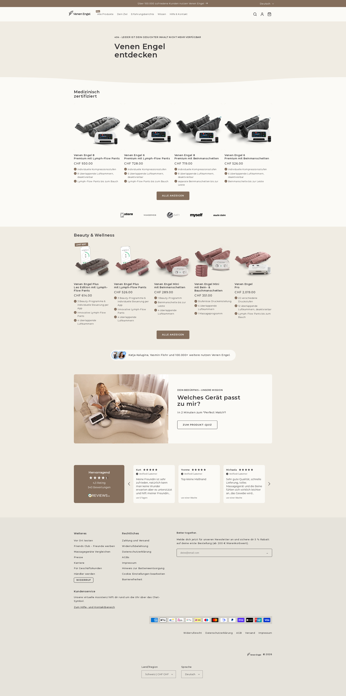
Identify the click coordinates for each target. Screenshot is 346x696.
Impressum (129, 562)
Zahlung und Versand (135, 540)
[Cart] (269, 14)
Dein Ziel (122, 14)
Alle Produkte (105, 14)
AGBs (125, 557)
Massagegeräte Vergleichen (92, 551)
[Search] (255, 14)
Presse (78, 557)
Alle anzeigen (173, 195)
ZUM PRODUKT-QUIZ (197, 424)
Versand (250, 633)
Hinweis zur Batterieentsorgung (143, 568)
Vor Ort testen (83, 540)
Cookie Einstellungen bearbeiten (143, 573)
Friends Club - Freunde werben (94, 546)
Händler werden (84, 573)
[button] (129, 484)
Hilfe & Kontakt (179, 14)
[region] (199, 484)
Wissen (162, 14)
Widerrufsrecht (192, 633)
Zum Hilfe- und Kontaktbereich (94, 606)
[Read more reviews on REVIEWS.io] (99, 493)
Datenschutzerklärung (136, 551)
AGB (239, 633)
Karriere (79, 562)
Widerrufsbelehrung (135, 546)
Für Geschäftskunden (88, 568)
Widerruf (83, 579)
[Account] (262, 14)
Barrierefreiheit (132, 579)
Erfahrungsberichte (142, 14)
